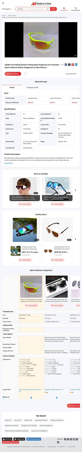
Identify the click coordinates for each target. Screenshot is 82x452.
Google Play (19, 439)
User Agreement (52, 446)
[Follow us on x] (68, 439)
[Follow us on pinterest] (77, 439)
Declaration (62, 446)
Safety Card (28, 420)
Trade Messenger (33, 439)
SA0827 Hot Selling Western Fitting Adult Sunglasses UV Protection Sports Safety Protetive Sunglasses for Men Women (31, 301)
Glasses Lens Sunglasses (39, 431)
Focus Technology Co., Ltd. (27, 446)
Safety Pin (8, 420)
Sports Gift (18, 420)
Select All (6, 397)
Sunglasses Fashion (41, 420)
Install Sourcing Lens (11, 442)
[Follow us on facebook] (65, 439)
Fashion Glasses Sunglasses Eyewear (16, 431)
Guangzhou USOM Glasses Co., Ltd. (54, 389)
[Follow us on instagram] (71, 439)
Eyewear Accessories (11, 425)
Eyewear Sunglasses (57, 420)
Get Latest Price (71, 74)
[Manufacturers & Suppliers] (41, 3)
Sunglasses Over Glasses (29, 425)
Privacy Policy (71, 446)
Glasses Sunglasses (46, 425)
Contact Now (13, 74)
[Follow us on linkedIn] (58, 442)
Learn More (8, 163)
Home (3, 15)
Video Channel (12, 15)
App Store (7, 439)
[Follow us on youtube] (74, 439)
